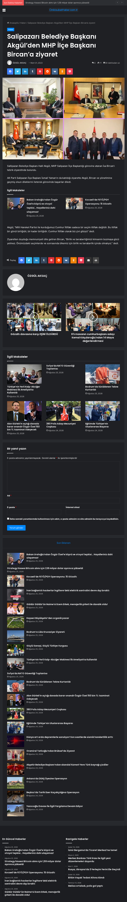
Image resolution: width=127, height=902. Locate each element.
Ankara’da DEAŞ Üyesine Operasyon (46, 778)
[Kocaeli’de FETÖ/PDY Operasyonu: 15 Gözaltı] (74, 203)
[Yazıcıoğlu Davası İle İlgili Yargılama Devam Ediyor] (15, 810)
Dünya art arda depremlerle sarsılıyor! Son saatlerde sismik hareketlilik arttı (69, 737)
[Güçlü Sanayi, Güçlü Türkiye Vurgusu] (15, 650)
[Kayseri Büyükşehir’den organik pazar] (15, 622)
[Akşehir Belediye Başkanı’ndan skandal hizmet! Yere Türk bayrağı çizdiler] (15, 769)
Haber (23, 23)
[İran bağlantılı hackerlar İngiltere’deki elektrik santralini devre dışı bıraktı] (15, 595)
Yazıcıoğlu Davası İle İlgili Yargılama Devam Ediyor (54, 806)
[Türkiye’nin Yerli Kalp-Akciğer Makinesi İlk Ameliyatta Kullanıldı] (24, 374)
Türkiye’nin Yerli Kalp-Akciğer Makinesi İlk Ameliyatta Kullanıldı (23, 389)
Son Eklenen (63, 542)
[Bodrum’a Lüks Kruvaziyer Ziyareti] (15, 636)
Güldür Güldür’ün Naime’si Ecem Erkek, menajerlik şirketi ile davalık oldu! (67, 604)
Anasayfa (13, 23)
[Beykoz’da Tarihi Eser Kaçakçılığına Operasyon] (15, 796)
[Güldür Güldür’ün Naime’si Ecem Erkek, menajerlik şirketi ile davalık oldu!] (15, 608)
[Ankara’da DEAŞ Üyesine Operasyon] (15, 783)
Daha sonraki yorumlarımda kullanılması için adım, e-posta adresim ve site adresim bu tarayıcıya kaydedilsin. (64, 519)
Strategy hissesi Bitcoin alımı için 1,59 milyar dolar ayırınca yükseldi (45, 568)
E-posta (11, 507)
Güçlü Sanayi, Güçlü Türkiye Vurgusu (47, 645)
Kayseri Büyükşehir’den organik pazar (47, 618)
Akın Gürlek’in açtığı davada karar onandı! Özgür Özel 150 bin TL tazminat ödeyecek (23, 426)
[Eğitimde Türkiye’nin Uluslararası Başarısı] (102, 411)
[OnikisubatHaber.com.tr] (63, 10)
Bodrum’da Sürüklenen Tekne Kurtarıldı (101, 388)
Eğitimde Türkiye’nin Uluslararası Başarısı (97, 425)
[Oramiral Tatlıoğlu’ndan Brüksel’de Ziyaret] (15, 755)
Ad (9, 495)
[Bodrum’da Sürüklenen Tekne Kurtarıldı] (102, 374)
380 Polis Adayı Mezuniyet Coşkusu (61, 425)
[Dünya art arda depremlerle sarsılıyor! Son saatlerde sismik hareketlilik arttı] (15, 741)
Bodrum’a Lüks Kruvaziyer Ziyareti (45, 631)
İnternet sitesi (73, 507)
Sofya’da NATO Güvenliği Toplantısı (60, 367)
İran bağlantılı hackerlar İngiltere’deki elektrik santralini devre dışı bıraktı (67, 590)
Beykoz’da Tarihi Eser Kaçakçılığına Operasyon (52, 792)
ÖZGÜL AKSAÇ (19, 63)
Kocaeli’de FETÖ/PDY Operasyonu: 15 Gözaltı (51, 576)
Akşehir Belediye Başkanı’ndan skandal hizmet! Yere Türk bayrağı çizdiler (67, 764)
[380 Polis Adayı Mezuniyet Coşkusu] (63, 411)
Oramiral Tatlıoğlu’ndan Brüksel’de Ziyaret (50, 750)
